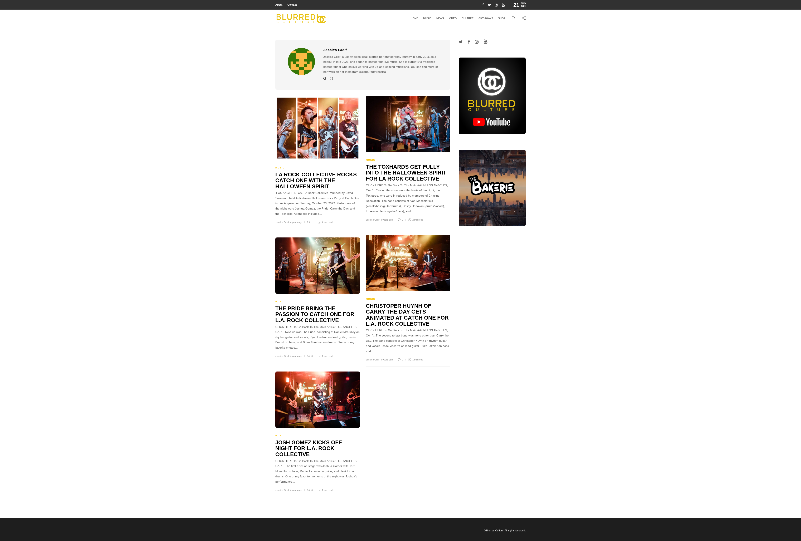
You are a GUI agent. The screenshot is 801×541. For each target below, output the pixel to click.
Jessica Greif (282, 222)
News (440, 18)
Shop (501, 18)
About (278, 4)
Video (453, 18)
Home (414, 18)
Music (427, 18)
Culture (468, 18)
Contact (292, 4)
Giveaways (486, 18)
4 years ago (296, 222)
